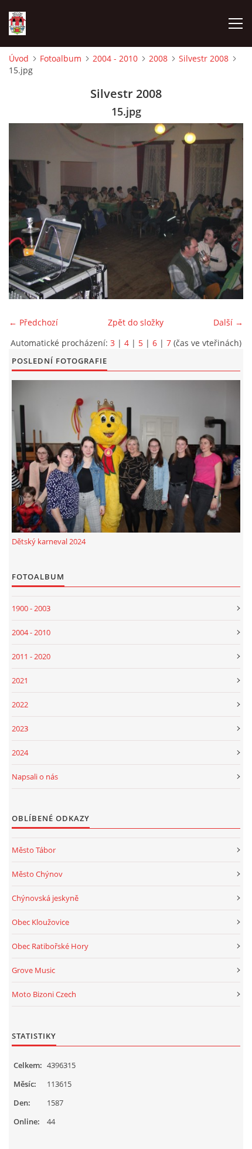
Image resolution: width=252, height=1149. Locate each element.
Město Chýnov (37, 874)
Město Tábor (34, 850)
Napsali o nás (35, 776)
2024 (20, 752)
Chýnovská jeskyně (45, 898)
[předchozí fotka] (28, 211)
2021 (20, 680)
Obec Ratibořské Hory (50, 946)
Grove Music (33, 970)
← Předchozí (33, 322)
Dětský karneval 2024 (49, 541)
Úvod (19, 58)
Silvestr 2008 (204, 58)
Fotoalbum (60, 58)
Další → (228, 322)
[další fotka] (224, 211)
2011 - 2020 (31, 656)
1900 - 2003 (31, 608)
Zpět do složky (136, 322)
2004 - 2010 (115, 58)
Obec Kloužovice (40, 922)
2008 (158, 58)
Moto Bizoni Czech (44, 994)
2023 (20, 728)
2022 (20, 704)
